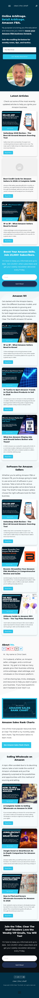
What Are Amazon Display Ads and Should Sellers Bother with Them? (19, 437)
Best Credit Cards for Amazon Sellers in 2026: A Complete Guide (19, 179)
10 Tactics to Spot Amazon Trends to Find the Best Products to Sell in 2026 (19, 390)
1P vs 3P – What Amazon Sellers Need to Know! (19, 223)
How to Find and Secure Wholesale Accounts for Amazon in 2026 (19, 896)
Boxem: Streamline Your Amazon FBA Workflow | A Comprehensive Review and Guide (19, 569)
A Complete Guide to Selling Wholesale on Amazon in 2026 (19, 805)
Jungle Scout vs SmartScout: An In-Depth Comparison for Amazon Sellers (19, 850)
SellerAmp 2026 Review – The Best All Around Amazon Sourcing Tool (19, 133)
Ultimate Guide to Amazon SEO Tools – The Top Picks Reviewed (19, 614)
